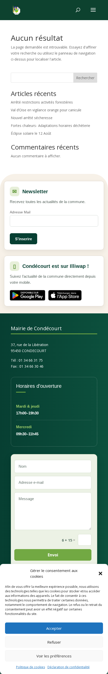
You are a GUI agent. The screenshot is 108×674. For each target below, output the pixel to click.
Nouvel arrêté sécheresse (31, 117)
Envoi (53, 555)
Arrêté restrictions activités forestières (42, 102)
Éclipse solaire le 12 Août (31, 133)
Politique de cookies (30, 667)
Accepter (54, 628)
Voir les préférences (54, 655)
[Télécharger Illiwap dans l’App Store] (65, 295)
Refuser (54, 642)
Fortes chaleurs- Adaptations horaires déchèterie (50, 125)
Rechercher (85, 77)
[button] (100, 573)
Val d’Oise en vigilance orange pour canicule (46, 110)
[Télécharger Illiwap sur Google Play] (27, 295)
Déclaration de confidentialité (68, 667)
